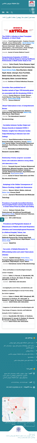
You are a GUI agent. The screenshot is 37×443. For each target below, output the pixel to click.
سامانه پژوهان (30, 351)
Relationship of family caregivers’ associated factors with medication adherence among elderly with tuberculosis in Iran (17, 161)
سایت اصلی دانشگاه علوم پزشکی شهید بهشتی (21, 343)
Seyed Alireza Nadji (9, 70)
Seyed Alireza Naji (28, 43)
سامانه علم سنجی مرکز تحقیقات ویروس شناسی (21, 354)
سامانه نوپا (31, 357)
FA (7, 12)
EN (3, 12)
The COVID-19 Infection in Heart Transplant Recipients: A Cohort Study (16, 37)
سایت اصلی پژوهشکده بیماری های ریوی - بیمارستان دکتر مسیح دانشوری (19, 347)
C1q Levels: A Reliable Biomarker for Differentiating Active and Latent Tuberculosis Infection (17, 252)
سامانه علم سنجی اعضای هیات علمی (24, 360)
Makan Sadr (27, 112)
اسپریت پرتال (32, 434)
